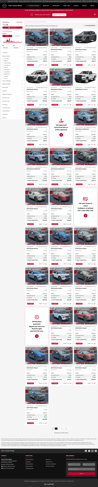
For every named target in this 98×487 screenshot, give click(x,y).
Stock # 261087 (54, 286)
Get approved (29, 464)
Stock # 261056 (78, 286)
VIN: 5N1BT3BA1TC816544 (41, 246)
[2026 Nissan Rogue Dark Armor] (36, 37)
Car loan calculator (51, 464)
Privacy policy (29, 466)
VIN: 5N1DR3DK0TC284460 (41, 167)
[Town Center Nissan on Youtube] (92, 451)
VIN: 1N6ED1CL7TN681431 (90, 87)
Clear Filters (19, 22)
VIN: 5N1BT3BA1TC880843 (41, 47)
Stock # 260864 (78, 326)
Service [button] (84, 5)
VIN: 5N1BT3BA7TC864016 (66, 206)
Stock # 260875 (29, 286)
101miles (69, 171)
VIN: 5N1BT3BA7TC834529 (90, 326)
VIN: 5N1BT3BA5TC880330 (66, 87)
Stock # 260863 (78, 167)
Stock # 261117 (54, 87)
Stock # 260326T (54, 366)
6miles (45, 91)
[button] (54, 1)
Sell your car (49, 461)
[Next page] (69, 429)
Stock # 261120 (78, 87)
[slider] (2, 43)
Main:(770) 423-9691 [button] (8, 464)
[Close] (95, 14)
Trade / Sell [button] (66, 5)
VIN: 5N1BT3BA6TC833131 (66, 246)
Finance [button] (76, 5)
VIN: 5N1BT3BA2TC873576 (66, 286)
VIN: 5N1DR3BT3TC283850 (90, 127)
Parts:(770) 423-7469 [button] (8, 468)
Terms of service (50, 466)
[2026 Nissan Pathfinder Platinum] (36, 156)
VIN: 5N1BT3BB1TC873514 (41, 87)
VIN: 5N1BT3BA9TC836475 (41, 286)
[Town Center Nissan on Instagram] (95, 451)
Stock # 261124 (29, 167)
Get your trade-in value (59, 14)
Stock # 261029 (29, 405)
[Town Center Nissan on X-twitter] (88, 451)
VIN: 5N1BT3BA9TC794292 (66, 366)
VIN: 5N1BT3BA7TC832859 (90, 167)
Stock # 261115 (29, 127)
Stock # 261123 (29, 47)
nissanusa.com (30, 468)
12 (66, 428)
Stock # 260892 (78, 366)
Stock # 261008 (54, 206)
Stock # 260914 (29, 366)
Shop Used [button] (56, 5)
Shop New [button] (46, 5)
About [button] (92, 5)
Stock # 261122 (54, 47)
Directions (28, 461)
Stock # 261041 (78, 246)
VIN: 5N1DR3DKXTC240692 (66, 167)
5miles (45, 51)
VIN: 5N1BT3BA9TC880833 (90, 47)
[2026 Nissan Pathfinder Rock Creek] (85, 116)
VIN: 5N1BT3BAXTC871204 (90, 286)
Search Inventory (34, 5)
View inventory (30, 459)
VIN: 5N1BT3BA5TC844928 (41, 366)
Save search (13, 27)
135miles (69, 370)
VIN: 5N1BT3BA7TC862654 (66, 326)
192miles (93, 131)
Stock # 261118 (29, 87)
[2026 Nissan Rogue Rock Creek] (36, 77)
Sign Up (81, 473)
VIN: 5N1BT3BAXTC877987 (41, 127)
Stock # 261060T (79, 127)
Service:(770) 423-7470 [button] (9, 466)
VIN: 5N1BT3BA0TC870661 (90, 246)
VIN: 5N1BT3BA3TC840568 (90, 366)
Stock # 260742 (29, 246)
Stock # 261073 (29, 206)
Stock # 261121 (78, 47)
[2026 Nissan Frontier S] (85, 77)
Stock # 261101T (54, 167)
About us (48, 459)
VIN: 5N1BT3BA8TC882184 (66, 47)
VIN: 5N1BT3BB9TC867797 (41, 405)
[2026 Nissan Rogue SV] (61, 315)
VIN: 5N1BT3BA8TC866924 (41, 206)
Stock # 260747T (54, 326)
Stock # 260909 (54, 246)
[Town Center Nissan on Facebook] (85, 451)
